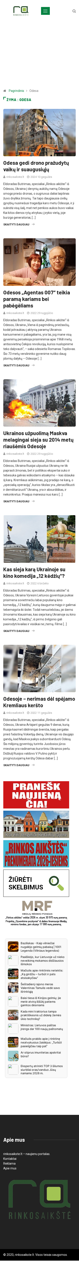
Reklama (9, 1163)
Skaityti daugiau (16, 224)
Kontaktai (9, 1158)
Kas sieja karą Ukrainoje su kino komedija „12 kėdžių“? (34, 572)
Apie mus (9, 1168)
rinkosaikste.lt (15, 176)
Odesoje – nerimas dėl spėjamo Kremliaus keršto (39, 701)
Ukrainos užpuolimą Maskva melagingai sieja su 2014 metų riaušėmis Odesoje (38, 439)
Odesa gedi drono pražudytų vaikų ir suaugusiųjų (36, 166)
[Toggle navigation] (45, 11)
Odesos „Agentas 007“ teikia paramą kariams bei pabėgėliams (36, 299)
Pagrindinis (16, 91)
